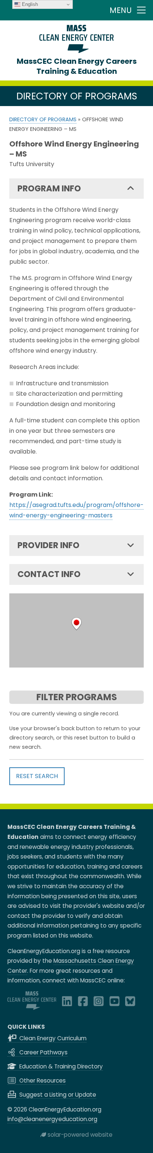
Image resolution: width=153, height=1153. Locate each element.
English (29, 4)
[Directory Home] (76, 51)
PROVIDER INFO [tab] (48, 545)
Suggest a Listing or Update (57, 1094)
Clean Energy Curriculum (52, 1038)
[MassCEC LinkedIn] (67, 1003)
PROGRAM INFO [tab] (49, 188)
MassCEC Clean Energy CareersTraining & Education (77, 66)
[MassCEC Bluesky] (130, 1003)
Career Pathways (43, 1052)
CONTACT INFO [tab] (49, 574)
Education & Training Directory (60, 1066)
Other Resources (42, 1080)
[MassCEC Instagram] (99, 1003)
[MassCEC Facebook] (83, 1003)
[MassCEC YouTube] (115, 1003)
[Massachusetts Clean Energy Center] (31, 1008)
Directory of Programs (42, 119)
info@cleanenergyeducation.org (52, 1119)
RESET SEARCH (37, 776)
